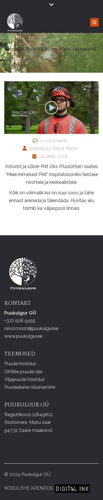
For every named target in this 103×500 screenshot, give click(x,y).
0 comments (54, 140)
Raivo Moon (65, 148)
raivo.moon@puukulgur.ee (31, 328)
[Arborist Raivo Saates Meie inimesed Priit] (51, 107)
